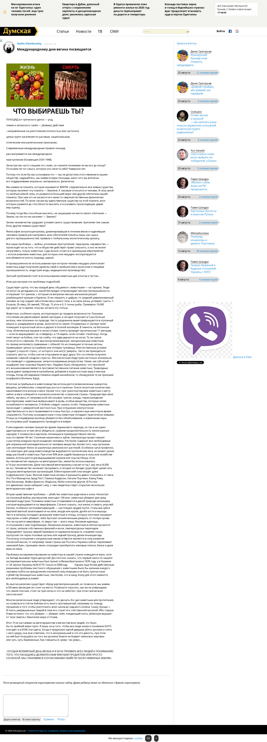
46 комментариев (207, 251)
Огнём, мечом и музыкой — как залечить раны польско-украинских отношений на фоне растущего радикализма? (196, 123)
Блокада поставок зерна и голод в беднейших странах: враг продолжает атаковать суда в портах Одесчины (185, 9)
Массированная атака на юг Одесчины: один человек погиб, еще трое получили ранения (27, 9)
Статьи (63, 31)
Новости (83, 31)
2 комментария (208, 197)
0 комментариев (208, 101)
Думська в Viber (242, 357)
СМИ (114, 31)
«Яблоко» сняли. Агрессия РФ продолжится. (200, 186)
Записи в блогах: (187, 43)
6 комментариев (208, 140)
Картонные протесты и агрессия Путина (203, 212)
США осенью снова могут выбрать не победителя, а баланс (204, 157)
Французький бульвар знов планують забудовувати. (192, 60)
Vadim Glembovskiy (29, 43)
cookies (138, 738)
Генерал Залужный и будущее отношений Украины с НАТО (203, 268)
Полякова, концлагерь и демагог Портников (202, 240)
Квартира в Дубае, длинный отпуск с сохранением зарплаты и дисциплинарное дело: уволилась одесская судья (81, 11)
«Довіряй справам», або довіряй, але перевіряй (202, 90)
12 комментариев (207, 72)
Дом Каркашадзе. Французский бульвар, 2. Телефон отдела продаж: (234, 9)
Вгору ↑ (62, 719)
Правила (48, 719)
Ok (148, 738)
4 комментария (208, 279)
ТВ (100, 31)
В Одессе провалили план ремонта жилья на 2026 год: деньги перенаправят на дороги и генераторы (132, 9)
